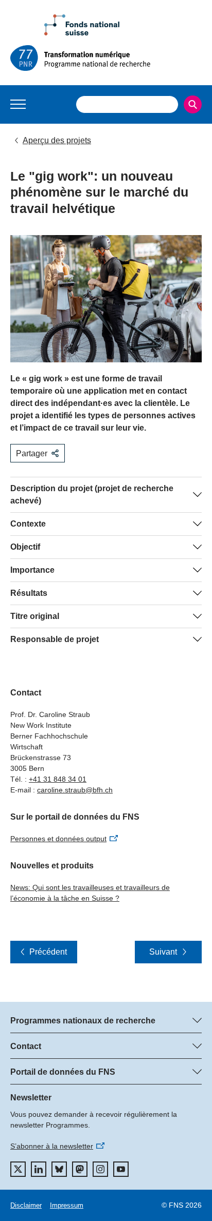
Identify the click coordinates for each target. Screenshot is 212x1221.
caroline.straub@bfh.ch (75, 790)
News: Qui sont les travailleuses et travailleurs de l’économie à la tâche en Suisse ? (90, 892)
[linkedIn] (38, 1169)
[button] (18, 104)
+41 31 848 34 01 (57, 779)
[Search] (193, 104)
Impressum (66, 1205)
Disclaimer (26, 1205)
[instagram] (100, 1169)
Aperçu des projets (57, 140)
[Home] (106, 58)
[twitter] (18, 1169)
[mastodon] (79, 1169)
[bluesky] (59, 1169)
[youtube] (121, 1169)
